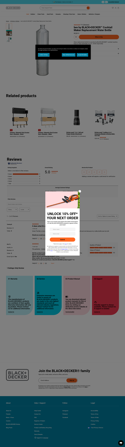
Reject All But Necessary (69, 54)
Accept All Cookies (82, 54)
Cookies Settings (44, 54)
